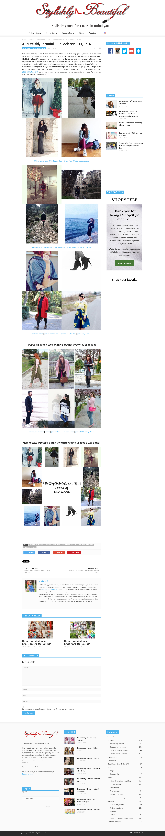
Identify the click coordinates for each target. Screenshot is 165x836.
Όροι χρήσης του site (136, 832)
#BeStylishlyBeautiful (38, 48)
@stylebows (89, 432)
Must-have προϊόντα (126, 805)
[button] (140, 33)
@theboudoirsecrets (51, 334)
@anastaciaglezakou (68, 334)
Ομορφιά (125, 801)
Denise (47, 432)
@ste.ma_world (37, 334)
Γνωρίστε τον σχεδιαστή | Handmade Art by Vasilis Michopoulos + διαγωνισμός (128, 113)
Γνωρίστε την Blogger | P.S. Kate (87, 748)
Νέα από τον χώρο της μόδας (126, 781)
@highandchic (37, 247)
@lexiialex (68, 161)
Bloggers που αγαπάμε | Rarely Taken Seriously (37, 571)
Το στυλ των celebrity (126, 798)
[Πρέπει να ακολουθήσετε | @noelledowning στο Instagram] (40, 629)
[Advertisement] (61, 534)
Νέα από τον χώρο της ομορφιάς (126, 818)
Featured (125, 737)
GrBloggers (26, 48)
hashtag (48, 545)
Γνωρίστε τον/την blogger (126, 750)
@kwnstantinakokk (84, 247)
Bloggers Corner (67, 34)
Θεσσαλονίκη (126, 774)
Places (81, 34)
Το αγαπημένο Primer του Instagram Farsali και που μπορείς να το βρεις (131, 145)
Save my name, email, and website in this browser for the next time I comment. (48, 709)
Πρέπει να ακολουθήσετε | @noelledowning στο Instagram (36, 642)
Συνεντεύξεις (126, 788)
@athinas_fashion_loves (67, 247)
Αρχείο (24, 792)
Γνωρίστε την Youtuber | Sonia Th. (88, 758)
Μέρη (125, 767)
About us (92, 33)
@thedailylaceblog (84, 334)
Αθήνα (126, 771)
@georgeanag (69, 432)
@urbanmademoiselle (81, 161)
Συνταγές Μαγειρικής (125, 822)
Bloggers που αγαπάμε (126, 747)
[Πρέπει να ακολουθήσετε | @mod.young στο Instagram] (82, 629)
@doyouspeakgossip (36, 432)
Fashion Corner (34, 34)
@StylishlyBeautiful (30, 72)
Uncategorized (125, 757)
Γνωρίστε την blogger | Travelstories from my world (83, 571)
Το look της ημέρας (126, 794)
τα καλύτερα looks (30, 547)
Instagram (56, 545)
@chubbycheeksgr (55, 161)
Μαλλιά (126, 815)
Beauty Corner (50, 34)
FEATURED (70, 732)
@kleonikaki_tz (57, 432)
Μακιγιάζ (126, 811)
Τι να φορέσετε (126, 791)
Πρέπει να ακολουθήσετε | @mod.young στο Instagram (77, 642)
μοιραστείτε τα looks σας (86, 545)
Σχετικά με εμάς (27, 774)
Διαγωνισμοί (125, 761)
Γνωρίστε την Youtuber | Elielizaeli (88, 809)
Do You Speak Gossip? (50, 589)
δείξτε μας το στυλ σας (69, 545)
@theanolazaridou (41, 161)
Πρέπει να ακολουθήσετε (126, 754)
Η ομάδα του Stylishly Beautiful (125, 764)
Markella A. (44, 581)
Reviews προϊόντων (126, 808)
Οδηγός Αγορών (126, 784)
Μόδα (125, 778)
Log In (48, 807)
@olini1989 (79, 432)
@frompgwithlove (50, 247)
